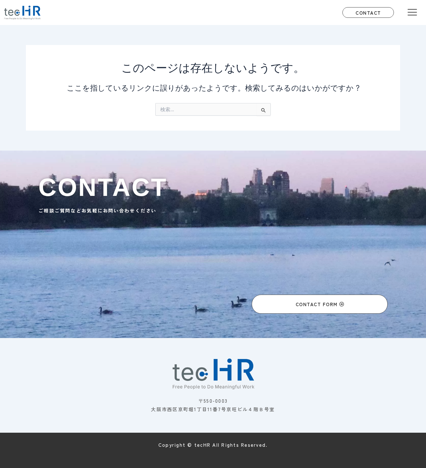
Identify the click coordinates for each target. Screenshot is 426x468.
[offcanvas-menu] (412, 12)
